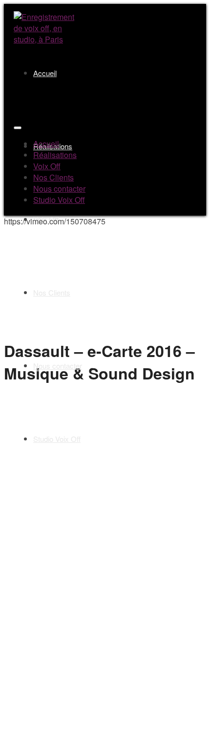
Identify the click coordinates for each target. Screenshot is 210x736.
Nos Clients (51, 292)
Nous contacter (57, 365)
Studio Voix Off (57, 439)
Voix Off (46, 219)
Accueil (45, 73)
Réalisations (55, 154)
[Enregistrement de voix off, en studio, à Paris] (46, 39)
